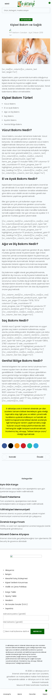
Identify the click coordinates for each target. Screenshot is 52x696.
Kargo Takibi (10, 592)
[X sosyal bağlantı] (10, 445)
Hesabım (9, 600)
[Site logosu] (26, 3)
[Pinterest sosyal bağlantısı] (23, 445)
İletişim (8, 574)
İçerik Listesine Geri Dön (26, 457)
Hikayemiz (9, 570)
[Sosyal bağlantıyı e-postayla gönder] (17, 445)
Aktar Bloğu (26, 20)
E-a (7, 408)
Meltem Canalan (19, 32)
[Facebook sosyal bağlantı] (4, 445)
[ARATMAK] (47, 10)
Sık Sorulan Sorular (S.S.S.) (16, 604)
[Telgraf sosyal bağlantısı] (35, 445)
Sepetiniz (9, 608)
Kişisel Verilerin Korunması (16, 582)
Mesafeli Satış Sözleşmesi (16, 578)
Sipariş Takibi (10, 596)
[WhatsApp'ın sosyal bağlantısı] (29, 445)
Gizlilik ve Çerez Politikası (16, 586)
